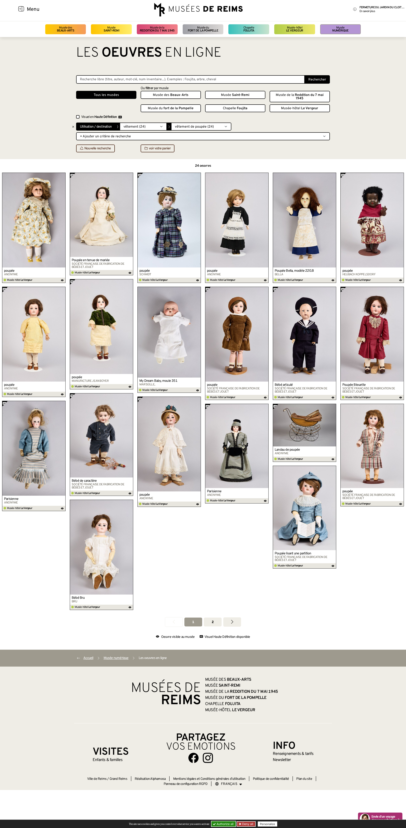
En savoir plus (367, 11)
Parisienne (11, 499)
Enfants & (107, 760)
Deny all (247, 824)
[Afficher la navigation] (21, 9)
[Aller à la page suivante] (232, 621)
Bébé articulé (284, 385)
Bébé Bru (78, 598)
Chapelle (248, 29)
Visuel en (99, 117)
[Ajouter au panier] (62, 176)
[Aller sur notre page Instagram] (208, 758)
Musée (111, 29)
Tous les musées (106, 95)
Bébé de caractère (84, 481)
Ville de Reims (97, 779)
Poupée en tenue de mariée (91, 260)
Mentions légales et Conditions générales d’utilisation (209, 779)
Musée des (65, 29)
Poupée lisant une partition (293, 553)
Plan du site (304, 779)
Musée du (203, 29)
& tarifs (293, 753)
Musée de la (157, 29)
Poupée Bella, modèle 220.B (294, 271)
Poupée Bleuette (354, 385)
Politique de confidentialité (271, 779)
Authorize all (224, 824)
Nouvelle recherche (97, 148)
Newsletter (282, 760)
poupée (9, 271)
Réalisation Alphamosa (150, 779)
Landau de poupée (287, 450)
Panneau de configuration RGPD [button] (185, 784)
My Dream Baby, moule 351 (158, 381)
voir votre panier (160, 148)
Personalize (267, 824)
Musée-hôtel (294, 29)
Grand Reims (118, 779)
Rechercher (317, 80)
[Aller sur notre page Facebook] (193, 758)
